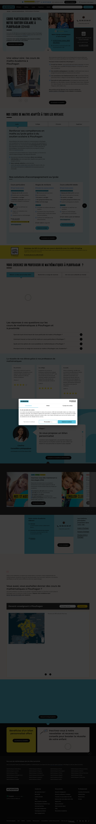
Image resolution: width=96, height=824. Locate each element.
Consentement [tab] (28, 405)
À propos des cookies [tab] (68, 405)
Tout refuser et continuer (29, 421)
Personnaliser (47, 421)
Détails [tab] (48, 405)
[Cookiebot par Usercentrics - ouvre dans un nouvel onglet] (70, 401)
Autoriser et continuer (67, 421)
